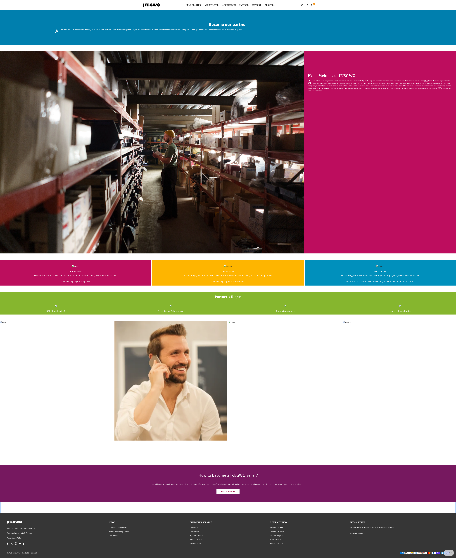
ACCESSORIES (229, 5)
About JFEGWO (276, 528)
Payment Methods (196, 536)
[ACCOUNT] (307, 5)
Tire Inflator (113, 536)
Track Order (194, 532)
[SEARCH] (302, 5)
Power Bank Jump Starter (118, 532)
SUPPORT (256, 5)
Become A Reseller (277, 532)
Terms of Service (276, 543)
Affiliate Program (276, 536)
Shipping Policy (196, 539)
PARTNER (244, 5)
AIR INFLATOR (211, 5)
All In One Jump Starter (118, 528)
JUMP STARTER (193, 5)
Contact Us (194, 528)
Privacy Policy (275, 539)
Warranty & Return (197, 543)
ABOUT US (270, 5)
